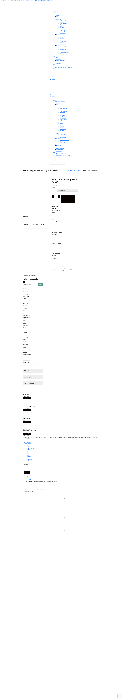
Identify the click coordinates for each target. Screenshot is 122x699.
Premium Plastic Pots (64, 52)
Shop (54, 18)
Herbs (61, 26)
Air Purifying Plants (64, 20)
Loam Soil (25, 352)
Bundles (61, 48)
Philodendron (63, 41)
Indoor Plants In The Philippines (63, 66)
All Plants (58, 34)
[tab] (26, 275)
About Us (29, 453)
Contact (54, 68)
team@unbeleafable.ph (47, 0)
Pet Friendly (62, 27)
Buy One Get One (63, 46)
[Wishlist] (50, 78)
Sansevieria (62, 42)
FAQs (57, 16)
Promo (57, 45)
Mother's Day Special (27, 291)
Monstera (25, 327)
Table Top (62, 22)
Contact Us (29, 456)
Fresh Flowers (63, 33)
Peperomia (62, 38)
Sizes (53, 190)
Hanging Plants (63, 30)
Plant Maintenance (60, 61)
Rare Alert (62, 29)
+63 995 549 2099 (37, 0)
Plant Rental (59, 63)
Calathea (61, 35)
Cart (28, 460)
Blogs (54, 64)
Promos (24, 357)
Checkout (29, 462)
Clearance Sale (63, 49)
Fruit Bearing (62, 44)
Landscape (58, 59)
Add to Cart (71, 199)
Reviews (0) (33, 275)
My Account (29, 459)
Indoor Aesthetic (63, 23)
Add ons (58, 50)
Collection (58, 19)
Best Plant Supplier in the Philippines (64, 67)
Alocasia (24, 323)
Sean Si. (31, 491)
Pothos (61, 40)
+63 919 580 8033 (29, 0)
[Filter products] (24, 282)
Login (51, 76)
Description (27, 275)
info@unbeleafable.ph (28, 441)
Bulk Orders (58, 57)
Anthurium (25, 325)
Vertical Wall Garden (60, 60)
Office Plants (62, 24)
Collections (69, 170)
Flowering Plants (63, 31)
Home (54, 11)
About (54, 12)
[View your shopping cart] (53, 76)
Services (54, 56)
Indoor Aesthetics (31, 448)
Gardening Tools (63, 55)
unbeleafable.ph (36, 489)
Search (40, 284)
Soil (60, 53)
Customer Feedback (60, 13)
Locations (58, 15)
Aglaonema (62, 37)
